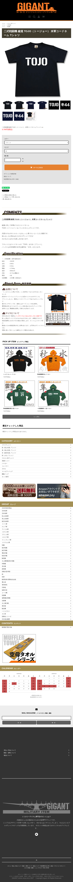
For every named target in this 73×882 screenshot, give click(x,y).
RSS (44, 867)
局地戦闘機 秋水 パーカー (43, 374)
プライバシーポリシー (59, 866)
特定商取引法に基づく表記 (11, 179)
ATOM (47, 867)
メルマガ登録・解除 (28, 867)
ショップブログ (38, 867)
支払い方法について (16, 866)
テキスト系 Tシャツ (11, 23)
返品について (7, 176)
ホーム (3, 23)
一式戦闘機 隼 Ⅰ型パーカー (44, 408)
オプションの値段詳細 (10, 173)
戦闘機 (8, 26)
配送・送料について (27, 866)
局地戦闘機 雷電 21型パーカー (11, 408)
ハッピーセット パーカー (9, 374)
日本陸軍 (9, 25)
